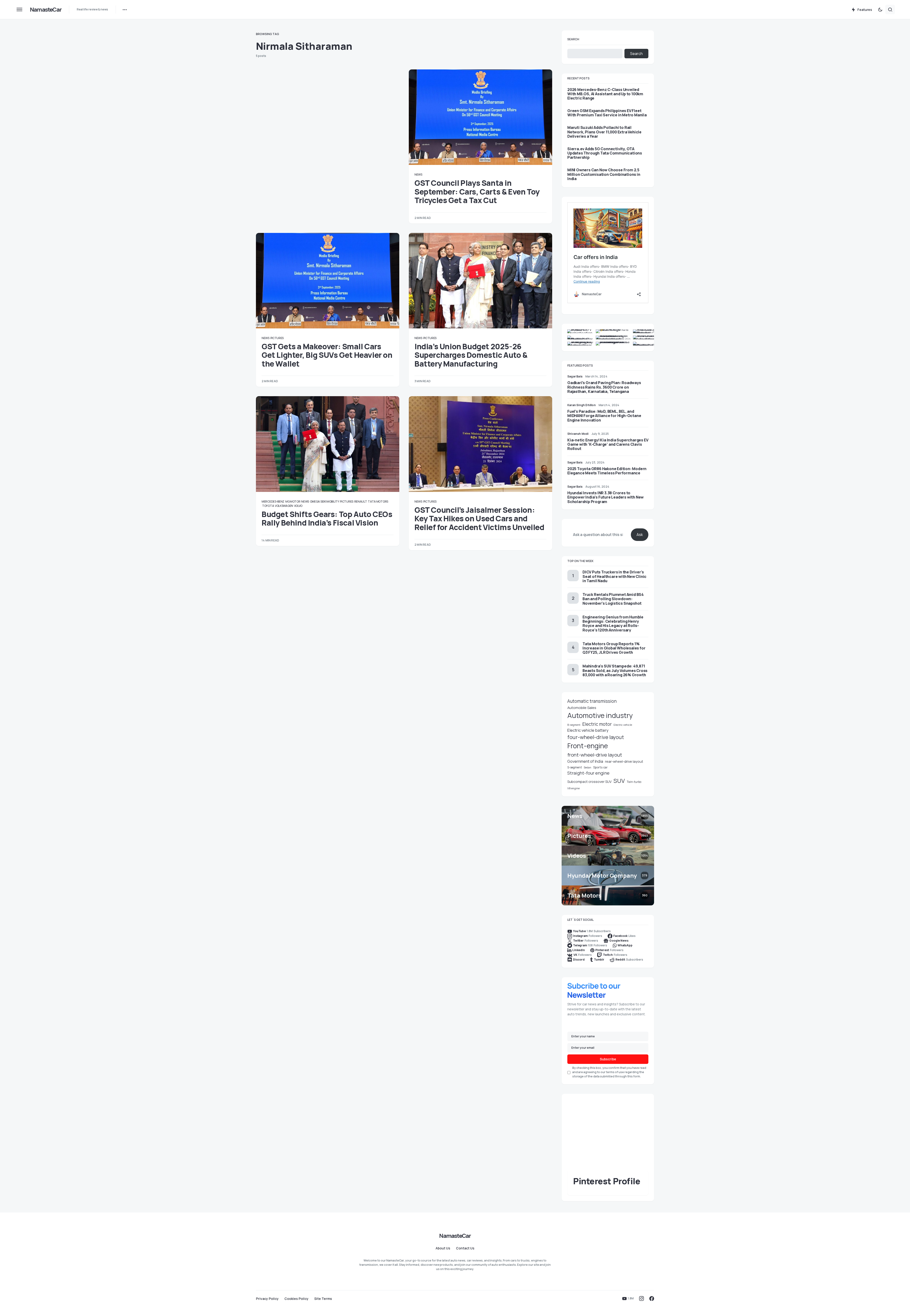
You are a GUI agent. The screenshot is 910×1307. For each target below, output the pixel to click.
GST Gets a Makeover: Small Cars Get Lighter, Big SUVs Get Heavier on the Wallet (327, 355)
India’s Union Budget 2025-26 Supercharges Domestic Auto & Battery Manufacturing (471, 355)
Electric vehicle (623, 724)
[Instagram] (641, 1298)
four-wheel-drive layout (595, 737)
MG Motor (292, 501)
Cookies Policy (296, 1298)
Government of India (585, 761)
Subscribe (608, 1059)
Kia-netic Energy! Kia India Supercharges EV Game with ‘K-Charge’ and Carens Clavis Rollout (607, 444)
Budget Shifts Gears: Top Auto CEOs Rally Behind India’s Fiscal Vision (327, 518)
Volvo (298, 506)
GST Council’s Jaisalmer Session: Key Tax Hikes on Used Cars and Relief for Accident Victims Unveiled (479, 518)
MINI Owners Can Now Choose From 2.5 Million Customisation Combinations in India (603, 174)
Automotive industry (600, 715)
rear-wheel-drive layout (624, 761)
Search (573, 39)
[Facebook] (651, 1298)
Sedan (587, 767)
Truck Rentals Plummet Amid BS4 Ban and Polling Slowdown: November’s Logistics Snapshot (613, 599)
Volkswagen (284, 506)
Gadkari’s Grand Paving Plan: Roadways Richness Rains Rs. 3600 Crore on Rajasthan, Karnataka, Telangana (604, 387)
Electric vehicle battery (588, 730)
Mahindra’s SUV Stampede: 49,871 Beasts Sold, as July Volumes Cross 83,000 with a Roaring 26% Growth (614, 670)
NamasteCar (45, 9)
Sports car (600, 767)
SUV (619, 781)
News (418, 174)
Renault (360, 501)
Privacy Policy (267, 1298)
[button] (19, 9)
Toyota (268, 506)
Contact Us (465, 1248)
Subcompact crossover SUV (589, 781)
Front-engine (587, 745)
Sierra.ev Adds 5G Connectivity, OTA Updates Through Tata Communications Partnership (604, 153)
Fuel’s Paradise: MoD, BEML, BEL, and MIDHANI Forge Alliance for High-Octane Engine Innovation (604, 415)
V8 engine (573, 788)
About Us (443, 1248)
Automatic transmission (592, 701)
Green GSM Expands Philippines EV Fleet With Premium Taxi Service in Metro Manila (607, 113)
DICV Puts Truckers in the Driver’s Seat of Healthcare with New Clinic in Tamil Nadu (614, 576)
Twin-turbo (634, 782)
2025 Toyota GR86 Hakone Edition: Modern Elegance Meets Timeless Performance (606, 471)
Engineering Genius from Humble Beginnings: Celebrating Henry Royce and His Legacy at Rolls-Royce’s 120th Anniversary (612, 623)
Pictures (277, 338)
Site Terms (323, 1298)
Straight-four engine (588, 773)
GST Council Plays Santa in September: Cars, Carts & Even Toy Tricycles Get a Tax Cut (477, 191)
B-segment (573, 724)
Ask (640, 534)
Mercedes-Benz (273, 501)
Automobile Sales (581, 707)
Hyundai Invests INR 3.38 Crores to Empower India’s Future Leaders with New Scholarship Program (605, 497)
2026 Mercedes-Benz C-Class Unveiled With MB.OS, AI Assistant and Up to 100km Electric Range (605, 93)
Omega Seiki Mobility (324, 501)
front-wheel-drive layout (594, 754)
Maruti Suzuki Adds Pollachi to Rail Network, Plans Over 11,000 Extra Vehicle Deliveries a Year (604, 131)
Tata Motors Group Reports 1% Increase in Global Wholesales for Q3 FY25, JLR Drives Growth (613, 648)
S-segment (574, 767)
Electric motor (597, 724)
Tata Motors (378, 501)
